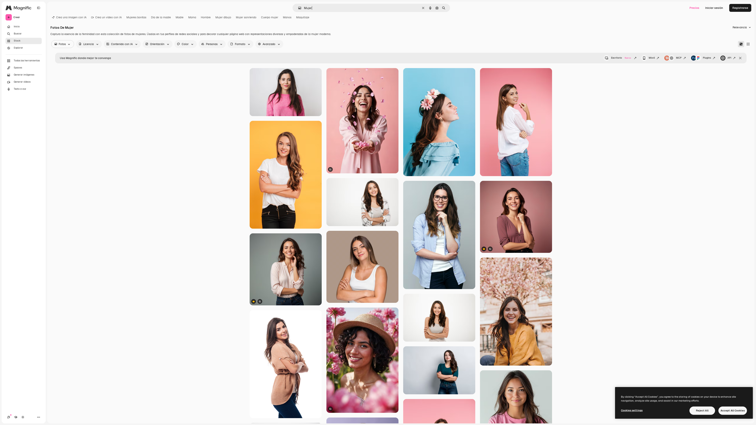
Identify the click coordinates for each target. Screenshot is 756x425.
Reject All (702, 410)
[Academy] (16, 417)
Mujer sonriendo (246, 17)
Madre (179, 17)
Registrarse (740, 8)
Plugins (707, 57)
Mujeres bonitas (136, 17)
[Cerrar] (740, 58)
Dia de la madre (161, 17)
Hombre (206, 17)
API (729, 57)
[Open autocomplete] (298, 7)
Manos (287, 17)
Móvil (652, 57)
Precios (694, 8)
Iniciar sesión (714, 8)
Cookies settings (632, 410)
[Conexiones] (9, 417)
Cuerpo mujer (269, 17)
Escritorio (621, 57)
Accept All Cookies (733, 410)
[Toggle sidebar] (38, 8)
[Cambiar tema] (23, 417)
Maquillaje (302, 17)
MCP (679, 57)
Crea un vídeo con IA (108, 17)
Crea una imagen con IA (71, 17)
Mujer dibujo (223, 17)
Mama (192, 17)
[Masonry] (741, 44)
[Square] (748, 44)
